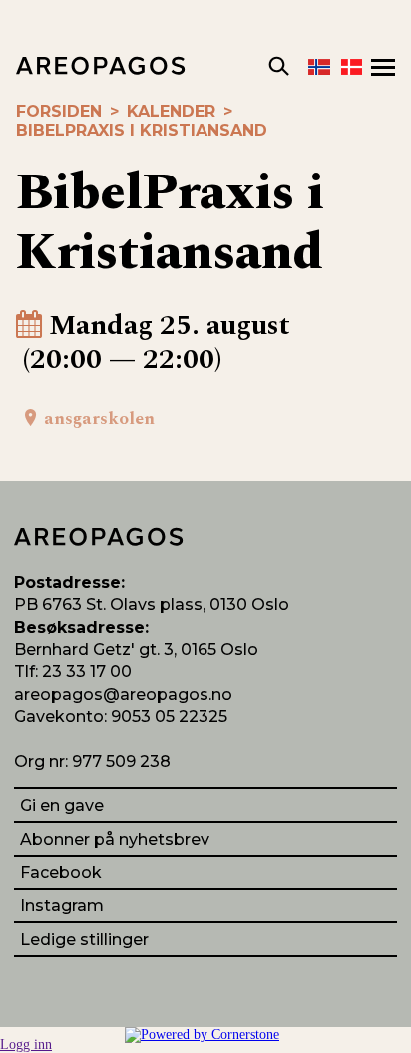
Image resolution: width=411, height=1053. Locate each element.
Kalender (171, 111)
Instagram (62, 905)
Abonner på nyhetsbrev (114, 839)
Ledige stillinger (84, 939)
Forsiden (59, 111)
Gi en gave (62, 805)
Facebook (61, 872)
